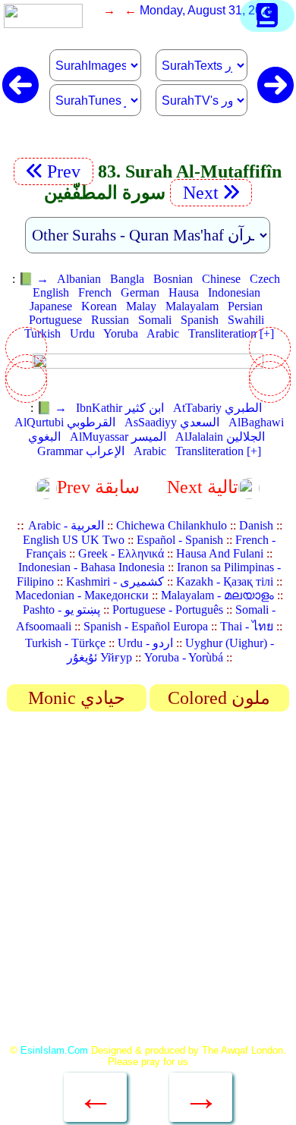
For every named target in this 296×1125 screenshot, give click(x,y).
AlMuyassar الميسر (118, 436)
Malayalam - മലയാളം (217, 595)
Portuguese (55, 319)
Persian (245, 306)
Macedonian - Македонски (82, 595)
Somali (155, 319)
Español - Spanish (180, 539)
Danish (256, 525)
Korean (99, 306)
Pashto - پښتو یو (61, 609)
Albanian (79, 278)
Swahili (246, 319)
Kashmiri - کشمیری (115, 581)
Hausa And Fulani (219, 553)
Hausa (183, 292)
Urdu (82, 333)
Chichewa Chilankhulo (171, 525)
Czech (265, 278)
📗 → (33, 278)
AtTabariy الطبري (217, 407)
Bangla (127, 278)
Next (198, 193)
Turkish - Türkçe (65, 642)
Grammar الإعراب (80, 451)
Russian (110, 319)
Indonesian (234, 292)
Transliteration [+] (231, 333)
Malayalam (192, 306)
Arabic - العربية (66, 525)
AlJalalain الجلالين (220, 436)
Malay (141, 306)
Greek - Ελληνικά (121, 553)
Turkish (42, 333)
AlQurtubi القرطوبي (64, 422)
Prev (66, 171)
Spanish (200, 319)
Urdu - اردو (145, 642)
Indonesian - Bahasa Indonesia (91, 567)
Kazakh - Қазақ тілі (224, 581)
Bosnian (173, 278)
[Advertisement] (148, 883)
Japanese (51, 306)
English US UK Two (73, 539)
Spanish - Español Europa (145, 626)
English (51, 292)
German (140, 292)
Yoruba (120, 333)
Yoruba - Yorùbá (183, 657)
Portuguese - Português (167, 609)
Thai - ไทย (246, 626)
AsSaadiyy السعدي (171, 422)
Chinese (221, 278)
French (95, 292)
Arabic (162, 333)
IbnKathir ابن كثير (120, 407)
